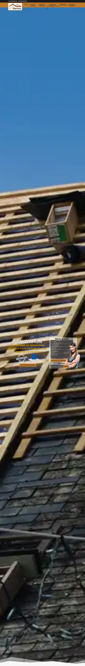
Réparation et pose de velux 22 (63, 5)
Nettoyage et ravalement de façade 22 (72, 5)
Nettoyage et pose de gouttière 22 (33, 5)
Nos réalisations (28, 365)
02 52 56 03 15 (13, 1)
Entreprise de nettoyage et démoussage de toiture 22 (53, 6)
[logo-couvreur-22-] (15, 6)
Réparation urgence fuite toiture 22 (42, 5)
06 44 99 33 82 (23, 1)
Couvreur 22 (26, 5)
